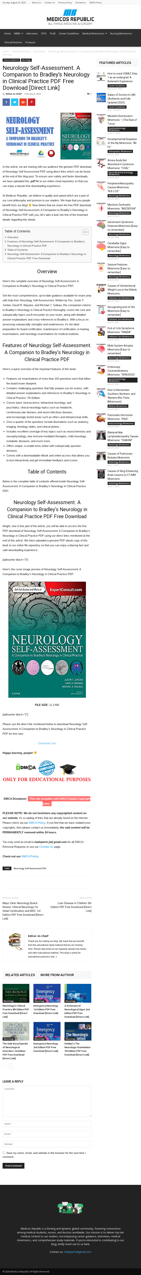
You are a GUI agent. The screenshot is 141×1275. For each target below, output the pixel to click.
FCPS (44, 33)
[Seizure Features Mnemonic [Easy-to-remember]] (101, 267)
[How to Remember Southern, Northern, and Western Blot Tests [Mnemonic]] (101, 392)
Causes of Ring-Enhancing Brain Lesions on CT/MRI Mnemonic (123, 475)
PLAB (52, 33)
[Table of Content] (85, 232)
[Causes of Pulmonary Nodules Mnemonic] (101, 456)
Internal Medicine (21, 51)
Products (30, 42)
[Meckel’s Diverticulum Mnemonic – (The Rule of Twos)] (101, 118)
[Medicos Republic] (70, 17)
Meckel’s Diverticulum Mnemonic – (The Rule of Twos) (122, 120)
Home (7, 33)
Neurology (39, 51)
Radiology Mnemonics (119, 444)
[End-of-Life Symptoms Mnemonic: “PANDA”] (101, 331)
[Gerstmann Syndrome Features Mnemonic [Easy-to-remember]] (101, 224)
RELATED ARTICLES (20, 975)
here (86, 1244)
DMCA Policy (95, 2)
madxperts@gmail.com (77, 1252)
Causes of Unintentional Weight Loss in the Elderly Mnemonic (122, 289)
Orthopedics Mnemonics (120, 151)
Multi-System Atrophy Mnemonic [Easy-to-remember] (120, 349)
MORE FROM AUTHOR (57, 975)
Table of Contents (17, 249)
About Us (36, 2)
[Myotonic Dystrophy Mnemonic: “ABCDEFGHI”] (101, 207)
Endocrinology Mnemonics (121, 423)
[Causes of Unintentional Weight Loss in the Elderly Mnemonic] (101, 288)
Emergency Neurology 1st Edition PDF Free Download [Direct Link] (45, 1009)
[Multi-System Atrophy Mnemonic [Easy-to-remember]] (101, 348)
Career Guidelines (69, 33)
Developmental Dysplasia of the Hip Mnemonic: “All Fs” (122, 143)
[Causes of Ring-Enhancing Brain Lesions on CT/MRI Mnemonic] (101, 473)
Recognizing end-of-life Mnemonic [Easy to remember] (121, 311)
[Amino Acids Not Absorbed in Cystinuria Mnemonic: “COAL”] (101, 163)
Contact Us (49, 2)
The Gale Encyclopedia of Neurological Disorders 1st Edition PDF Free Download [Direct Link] (15, 1051)
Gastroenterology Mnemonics (117, 129)
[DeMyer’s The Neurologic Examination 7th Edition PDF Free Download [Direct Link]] (77, 1031)
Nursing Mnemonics (121, 33)
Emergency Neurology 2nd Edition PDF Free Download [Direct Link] (45, 1047)
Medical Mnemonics (93, 33)
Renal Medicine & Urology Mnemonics (121, 173)
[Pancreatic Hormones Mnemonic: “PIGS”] (101, 417)
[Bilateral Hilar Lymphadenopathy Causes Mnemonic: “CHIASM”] (101, 435)
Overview (12, 237)
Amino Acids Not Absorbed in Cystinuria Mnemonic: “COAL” (121, 164)
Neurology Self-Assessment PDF (30, 868)
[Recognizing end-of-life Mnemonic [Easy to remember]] (101, 309)
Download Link (47, 743)
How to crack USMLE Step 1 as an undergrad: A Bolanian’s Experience (122, 77)
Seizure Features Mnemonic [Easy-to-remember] (119, 268)
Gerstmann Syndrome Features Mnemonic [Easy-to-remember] (123, 226)
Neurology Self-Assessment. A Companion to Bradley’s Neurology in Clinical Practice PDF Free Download (46, 256)
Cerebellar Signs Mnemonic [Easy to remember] (119, 247)
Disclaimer (80, 2)
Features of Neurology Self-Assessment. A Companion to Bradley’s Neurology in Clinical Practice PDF (46, 243)
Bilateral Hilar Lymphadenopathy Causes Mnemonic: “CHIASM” (123, 436)
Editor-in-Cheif (14, 93)
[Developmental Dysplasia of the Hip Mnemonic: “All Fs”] (101, 141)
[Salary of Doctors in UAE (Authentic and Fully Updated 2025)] (101, 97)
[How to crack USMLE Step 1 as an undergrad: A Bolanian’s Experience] (101, 76)
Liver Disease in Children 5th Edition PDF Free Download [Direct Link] (71, 907)
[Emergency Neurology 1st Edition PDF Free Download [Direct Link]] (46, 993)
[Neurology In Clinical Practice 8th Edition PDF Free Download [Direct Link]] (16, 993)
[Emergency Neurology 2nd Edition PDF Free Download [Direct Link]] (46, 1031)
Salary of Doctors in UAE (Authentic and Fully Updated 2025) (122, 98)
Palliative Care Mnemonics (121, 298)
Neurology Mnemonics (119, 195)
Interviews (32, 33)
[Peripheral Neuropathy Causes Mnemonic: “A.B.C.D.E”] (101, 186)
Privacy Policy (65, 2)
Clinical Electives (13, 42)
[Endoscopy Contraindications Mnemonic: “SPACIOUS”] (101, 369)
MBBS (17, 33)
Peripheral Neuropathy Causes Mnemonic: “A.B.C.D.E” (121, 187)
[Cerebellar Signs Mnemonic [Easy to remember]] (101, 246)
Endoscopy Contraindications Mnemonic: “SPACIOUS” (121, 370)
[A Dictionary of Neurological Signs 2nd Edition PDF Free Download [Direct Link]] (77, 993)
